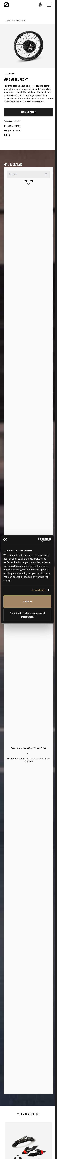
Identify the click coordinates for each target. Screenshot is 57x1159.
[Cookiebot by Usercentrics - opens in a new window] (38, 540)
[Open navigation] (49, 4)
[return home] (6, 4)
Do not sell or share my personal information (27, 615)
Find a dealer (28, 112)
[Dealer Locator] (40, 5)
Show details (38, 590)
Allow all (27, 601)
